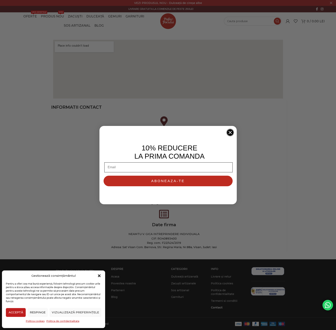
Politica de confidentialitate (62, 321)
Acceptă (16, 312)
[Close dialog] (230, 132)
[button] (99, 276)
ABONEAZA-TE (168, 181)
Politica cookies (35, 321)
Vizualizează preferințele (75, 312)
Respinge (38, 312)
